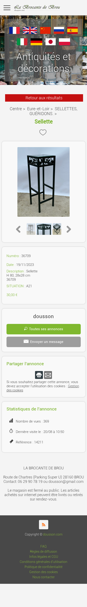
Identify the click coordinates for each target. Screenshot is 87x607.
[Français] (14, 32)
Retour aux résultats (44, 97)
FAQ (43, 547)
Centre (16, 108)
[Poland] (64, 44)
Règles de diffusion (43, 552)
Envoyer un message (46, 342)
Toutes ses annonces (46, 329)
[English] (30, 32)
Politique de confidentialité (43, 567)
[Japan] (50, 44)
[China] (45, 32)
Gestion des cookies (43, 572)
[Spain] (72, 32)
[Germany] (36, 44)
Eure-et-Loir (38, 108)
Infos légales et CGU (43, 557)
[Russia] (59, 32)
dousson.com (52, 534)
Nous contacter (43, 577)
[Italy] (22, 44)
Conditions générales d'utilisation (43, 562)
